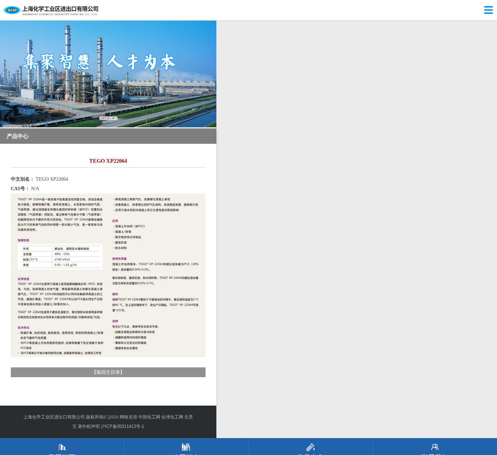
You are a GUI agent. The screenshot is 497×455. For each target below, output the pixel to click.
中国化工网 (149, 416)
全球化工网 (172, 416)
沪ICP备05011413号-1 (122, 426)
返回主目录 (108, 372)
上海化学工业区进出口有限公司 (54, 416)
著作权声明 (89, 426)
